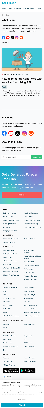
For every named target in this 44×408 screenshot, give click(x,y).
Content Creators (30, 239)
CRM (5, 295)
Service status (8, 343)
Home (4, 9)
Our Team (6, 324)
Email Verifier (28, 217)
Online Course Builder (10, 288)
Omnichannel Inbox (30, 305)
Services (7, 284)
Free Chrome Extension (32, 220)
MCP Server (28, 343)
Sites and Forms (28, 9)
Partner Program (29, 358)
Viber (5, 312)
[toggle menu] (41, 3)
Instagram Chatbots (10, 254)
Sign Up (22, 195)
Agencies (6, 358)
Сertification (7, 361)
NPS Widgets (28, 298)
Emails (10, 9)
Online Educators (9, 242)
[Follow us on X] (12, 37)
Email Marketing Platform (32, 227)
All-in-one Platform (30, 309)
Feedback (6, 328)
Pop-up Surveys (29, 295)
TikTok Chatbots (8, 257)
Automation (7, 227)
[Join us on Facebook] (3, 37)
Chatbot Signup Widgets (32, 265)
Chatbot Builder (8, 250)
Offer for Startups (30, 361)
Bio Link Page (7, 305)
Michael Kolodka (9, 74)
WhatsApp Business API (11, 268)
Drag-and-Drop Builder (11, 220)
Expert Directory (29, 346)
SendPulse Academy (10, 336)
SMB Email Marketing (31, 224)
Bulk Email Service (9, 213)
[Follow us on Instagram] (16, 37)
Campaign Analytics (10, 231)
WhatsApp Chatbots (10, 261)
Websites (6, 302)
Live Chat (27, 302)
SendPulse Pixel (29, 291)
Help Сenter (7, 339)
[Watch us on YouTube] (8, 37)
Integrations (28, 336)
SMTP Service (8, 217)
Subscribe (36, 157)
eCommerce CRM (9, 298)
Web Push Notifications (11, 316)
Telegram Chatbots (30, 280)
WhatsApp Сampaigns (10, 271)
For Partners (10, 354)
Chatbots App (28, 269)
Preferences (22, 400)
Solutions (8, 235)
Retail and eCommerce (11, 239)
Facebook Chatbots (30, 276)
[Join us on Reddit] (21, 37)
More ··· (39, 9)
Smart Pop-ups (29, 288)
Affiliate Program (9, 365)
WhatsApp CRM (29, 262)
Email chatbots (8, 264)
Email (6, 209)
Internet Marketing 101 (10, 346)
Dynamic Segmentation (32, 312)
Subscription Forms (9, 224)
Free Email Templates (31, 213)
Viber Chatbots (29, 272)
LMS (4, 291)
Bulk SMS (6, 309)
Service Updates (29, 324)
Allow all (22, 405)
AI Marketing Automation (32, 316)
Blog (4, 350)
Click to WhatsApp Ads (11, 275)
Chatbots (17, 9)
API (25, 339)
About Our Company (13, 321)
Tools (4, 87)
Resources (8, 332)
